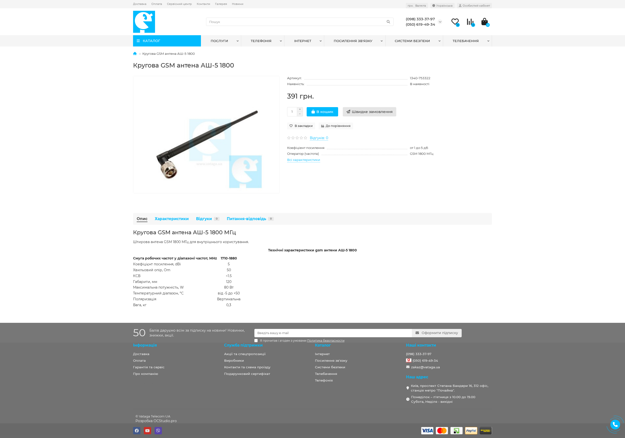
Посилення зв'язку (353, 41)
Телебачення (466, 41)
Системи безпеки (412, 41)
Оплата (156, 4)
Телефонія (261, 41)
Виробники (234, 360)
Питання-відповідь (249, 218)
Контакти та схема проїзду (247, 367)
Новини (237, 4)
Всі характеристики (303, 160)
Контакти (203, 4)
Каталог (323, 345)
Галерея (221, 4)
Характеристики (172, 218)
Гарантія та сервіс (149, 367)
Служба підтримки (243, 345)
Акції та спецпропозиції (245, 354)
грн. (417, 5)
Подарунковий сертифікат (247, 374)
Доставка (139, 4)
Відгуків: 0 (319, 138)
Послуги (219, 41)
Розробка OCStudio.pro (156, 421)
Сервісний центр (179, 4)
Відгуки (207, 218)
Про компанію (145, 374)
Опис (142, 218)
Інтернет (302, 41)
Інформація (145, 345)
